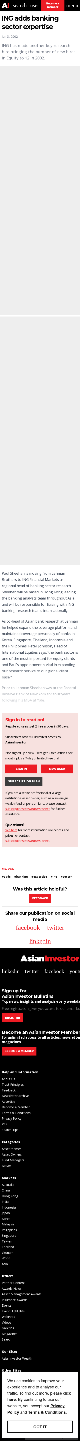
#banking (21, 877)
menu (72, 5)
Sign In (21, 769)
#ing (54, 877)
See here (11, 830)
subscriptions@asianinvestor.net (27, 809)
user (34, 5)
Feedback (40, 898)
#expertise (39, 877)
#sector (66, 877)
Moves (8, 869)
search (20, 5)
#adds (6, 877)
